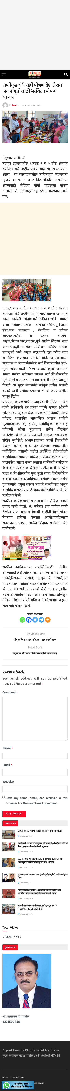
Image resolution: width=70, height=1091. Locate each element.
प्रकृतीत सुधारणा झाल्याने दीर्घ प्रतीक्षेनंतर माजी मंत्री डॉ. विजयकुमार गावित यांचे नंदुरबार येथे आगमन (40, 860)
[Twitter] (35, 620)
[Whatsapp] (22, 620)
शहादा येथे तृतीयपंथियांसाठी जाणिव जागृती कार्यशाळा (40, 831)
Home (5, 1077)
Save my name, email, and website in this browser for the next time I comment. (37, 801)
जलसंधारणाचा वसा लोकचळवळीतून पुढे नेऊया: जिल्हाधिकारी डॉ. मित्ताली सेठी (37, 907)
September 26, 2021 (31, 105)
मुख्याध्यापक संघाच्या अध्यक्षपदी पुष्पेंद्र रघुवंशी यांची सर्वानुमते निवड (43, 876)
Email (7, 764)
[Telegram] (41, 620)
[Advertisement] (35, 35)
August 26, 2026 (26, 836)
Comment (10, 692)
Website (8, 781)
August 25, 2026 (25, 867)
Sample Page (19, 1077)
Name (7, 748)
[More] (48, 620)
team (14, 105)
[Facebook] (29, 620)
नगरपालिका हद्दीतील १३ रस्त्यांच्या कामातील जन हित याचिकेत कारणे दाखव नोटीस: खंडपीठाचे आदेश (39, 891)
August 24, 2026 (25, 883)
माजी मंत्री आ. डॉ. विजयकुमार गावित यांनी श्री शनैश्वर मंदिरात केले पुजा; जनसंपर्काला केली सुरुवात (43, 845)
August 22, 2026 (26, 898)
